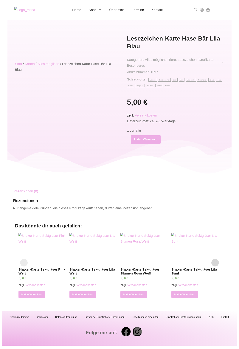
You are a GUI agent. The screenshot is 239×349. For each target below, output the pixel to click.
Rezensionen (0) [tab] (25, 191)
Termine (138, 10)
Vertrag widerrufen (19, 317)
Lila (174, 80)
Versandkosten (146, 115)
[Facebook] (126, 331)
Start (18, 64)
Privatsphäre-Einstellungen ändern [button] (183, 317)
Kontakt (157, 10)
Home (76, 10)
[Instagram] (137, 331)
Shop (93, 10)
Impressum (42, 317)
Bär (181, 80)
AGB (211, 317)
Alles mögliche (48, 64)
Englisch (191, 80)
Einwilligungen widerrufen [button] (145, 317)
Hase (167, 86)
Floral (159, 86)
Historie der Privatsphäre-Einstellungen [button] (105, 317)
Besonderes (136, 65)
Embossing (164, 80)
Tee (219, 80)
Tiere (172, 60)
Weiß (130, 86)
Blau (212, 80)
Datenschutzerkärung (66, 317)
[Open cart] (208, 10)
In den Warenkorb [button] (31, 294)
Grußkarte (206, 60)
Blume (150, 86)
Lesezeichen (187, 60)
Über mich (117, 10)
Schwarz (202, 80)
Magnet (139, 86)
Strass (153, 80)
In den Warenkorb (145, 139)
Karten (30, 64)
